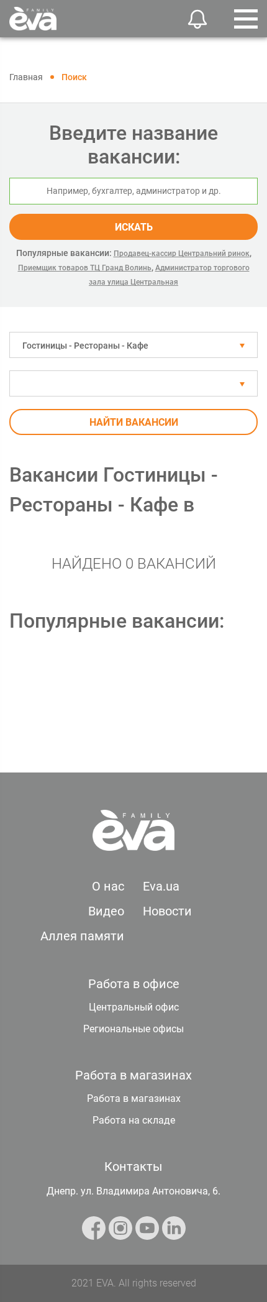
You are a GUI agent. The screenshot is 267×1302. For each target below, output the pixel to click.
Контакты (133, 1166)
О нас (108, 886)
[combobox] (133, 345)
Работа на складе (134, 1120)
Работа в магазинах (134, 1098)
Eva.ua (161, 886)
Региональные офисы (133, 1029)
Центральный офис (134, 1007)
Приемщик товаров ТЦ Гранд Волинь (85, 268)
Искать (134, 227)
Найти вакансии (133, 422)
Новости (167, 911)
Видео (106, 911)
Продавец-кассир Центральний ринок (182, 253)
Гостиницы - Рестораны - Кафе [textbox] (85, 346)
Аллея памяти (82, 935)
